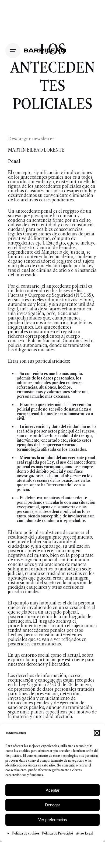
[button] (97, 733)
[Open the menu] (12, 50)
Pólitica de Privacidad (57, 833)
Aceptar (53, 790)
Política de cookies (25, 833)
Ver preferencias (52, 819)
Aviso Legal (84, 833)
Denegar (52, 805)
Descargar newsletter (31, 139)
